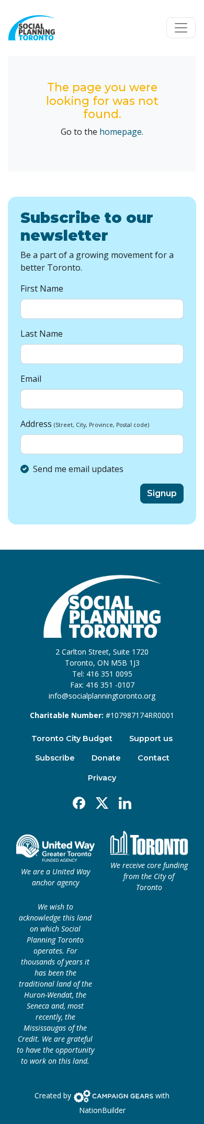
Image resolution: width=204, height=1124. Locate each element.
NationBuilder (102, 1110)
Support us (151, 738)
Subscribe (55, 758)
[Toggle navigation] (181, 27)
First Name (41, 288)
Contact (153, 758)
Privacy (102, 778)
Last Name (41, 333)
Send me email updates (78, 469)
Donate (106, 758)
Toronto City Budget (71, 738)
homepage (120, 131)
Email (30, 378)
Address (84, 424)
